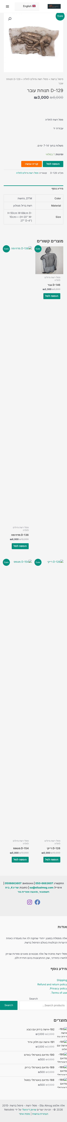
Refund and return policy (52, 984)
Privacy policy (58, 988)
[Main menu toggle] (7, 6)
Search (33, 998)
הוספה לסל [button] (51, 295)
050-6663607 (44, 883)
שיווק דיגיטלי (29, 1109)
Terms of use (59, 992)
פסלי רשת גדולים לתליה (35, 79)
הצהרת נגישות (40, 1113)
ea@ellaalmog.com (41, 887)
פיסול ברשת (57, 79)
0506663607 (13, 883)
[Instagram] (29, 902)
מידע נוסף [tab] (57, 188)
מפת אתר (24, 1113)
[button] (9, 19)
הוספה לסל (53, 163)
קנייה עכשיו (31, 163)
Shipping (62, 980)
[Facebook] (37, 902)
